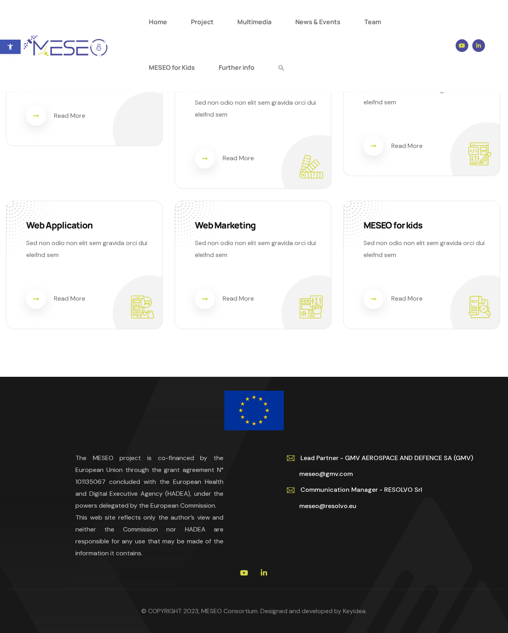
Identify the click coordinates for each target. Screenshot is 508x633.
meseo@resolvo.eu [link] (324, 506)
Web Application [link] (59, 225)
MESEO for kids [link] (393, 225)
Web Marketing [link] (225, 225)
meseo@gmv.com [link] (323, 474)
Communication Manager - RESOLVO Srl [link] (361, 489)
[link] (10, 47)
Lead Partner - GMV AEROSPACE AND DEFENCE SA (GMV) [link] (386, 458)
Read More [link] (69, 115)
